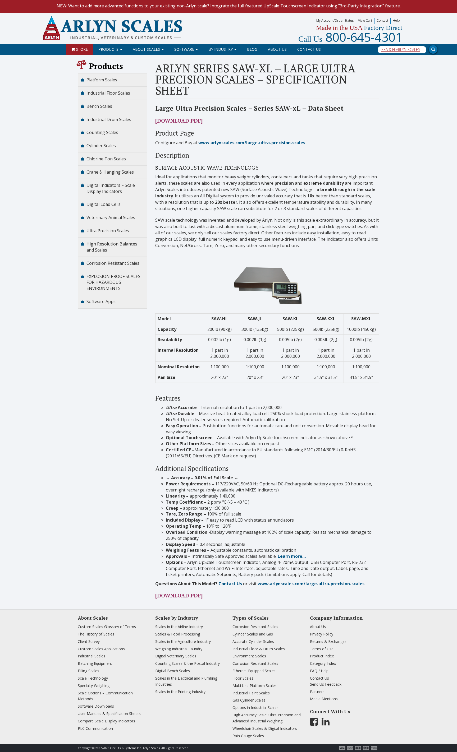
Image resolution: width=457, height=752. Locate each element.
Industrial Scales (91, 655)
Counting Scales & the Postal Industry (187, 663)
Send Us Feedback (325, 684)
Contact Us (309, 49)
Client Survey (89, 641)
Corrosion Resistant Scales (112, 263)
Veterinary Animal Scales (110, 217)
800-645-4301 (350, 37)
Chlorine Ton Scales (106, 159)
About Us (277, 49)
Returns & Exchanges (328, 641)
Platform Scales (101, 80)
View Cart (365, 20)
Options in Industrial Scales (255, 707)
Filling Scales (88, 670)
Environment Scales (249, 655)
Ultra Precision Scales (107, 231)
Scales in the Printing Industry (180, 691)
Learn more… (292, 556)
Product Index (322, 655)
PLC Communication (95, 728)
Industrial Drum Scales (108, 119)
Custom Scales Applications (101, 648)
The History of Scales (96, 634)
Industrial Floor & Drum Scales (258, 648)
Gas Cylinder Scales (249, 700)
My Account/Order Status (335, 20)
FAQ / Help (319, 670)
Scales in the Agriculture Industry (183, 641)
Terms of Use (321, 648)
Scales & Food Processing (177, 634)
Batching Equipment (95, 663)
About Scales (147, 49)
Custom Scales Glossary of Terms (107, 626)
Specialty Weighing (93, 685)
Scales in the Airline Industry (179, 626)
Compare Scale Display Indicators (106, 720)
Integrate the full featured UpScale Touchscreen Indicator (267, 6)
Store (81, 49)
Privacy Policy (321, 634)
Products (109, 49)
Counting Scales (102, 132)
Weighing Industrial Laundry (178, 648)
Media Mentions (324, 698)
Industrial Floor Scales (108, 93)
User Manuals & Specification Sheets (109, 713)
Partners (317, 691)
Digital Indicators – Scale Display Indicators (110, 188)
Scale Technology (93, 678)
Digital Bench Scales (172, 670)
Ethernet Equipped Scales (254, 670)
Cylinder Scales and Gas (252, 634)
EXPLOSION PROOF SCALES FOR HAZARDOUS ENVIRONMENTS (113, 282)
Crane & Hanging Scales (110, 172)
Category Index (323, 663)
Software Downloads (96, 706)
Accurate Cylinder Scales (253, 641)
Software (184, 49)
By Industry (221, 49)
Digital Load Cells (103, 204)
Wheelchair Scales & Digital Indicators (264, 728)
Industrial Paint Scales (251, 692)
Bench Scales (99, 106)
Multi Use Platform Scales (254, 685)
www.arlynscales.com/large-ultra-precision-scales (251, 143)
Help (396, 20)
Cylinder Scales (101, 145)
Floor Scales (242, 678)
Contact (382, 20)
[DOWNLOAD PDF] (179, 120)
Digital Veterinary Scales (175, 655)
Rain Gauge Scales (248, 735)
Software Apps (101, 301)
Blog (252, 49)
